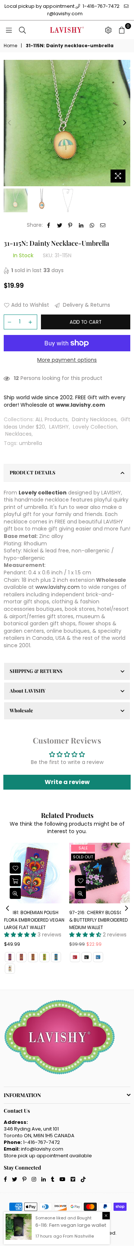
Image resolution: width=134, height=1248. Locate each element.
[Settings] (108, 29)
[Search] (22, 29)
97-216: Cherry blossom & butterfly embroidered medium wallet (39, 919)
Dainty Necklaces (94, 419)
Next (124, 123)
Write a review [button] (67, 782)
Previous (9, 123)
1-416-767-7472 (100, 6)
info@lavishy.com (42, 1148)
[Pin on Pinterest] (70, 225)
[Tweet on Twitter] (60, 225)
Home (10, 46)
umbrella (30, 443)
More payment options (67, 360)
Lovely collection (43, 492)
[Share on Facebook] (49, 225)
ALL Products (51, 419)
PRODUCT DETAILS (32, 472)
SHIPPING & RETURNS (36, 671)
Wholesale (21, 710)
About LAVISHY (27, 690)
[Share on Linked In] (81, 225)
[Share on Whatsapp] (92, 225)
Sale (24, 848)
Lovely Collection (95, 426)
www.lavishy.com (57, 587)
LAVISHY (59, 426)
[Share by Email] (103, 225)
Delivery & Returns (85, 305)
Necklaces (18, 434)
